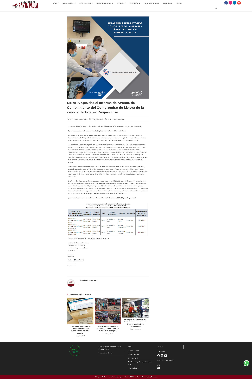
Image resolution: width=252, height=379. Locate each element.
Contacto (179, 3)
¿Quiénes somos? (68, 3)
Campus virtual (167, 3)
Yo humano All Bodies (105, 353)
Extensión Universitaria (103, 3)
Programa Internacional (151, 3)
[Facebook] (226, 3)
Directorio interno (133, 368)
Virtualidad (120, 3)
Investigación (134, 3)
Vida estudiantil (132, 358)
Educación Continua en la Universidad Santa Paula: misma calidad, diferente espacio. (80, 329)
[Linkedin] (234, 3)
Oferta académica (85, 3)
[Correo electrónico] (165, 355)
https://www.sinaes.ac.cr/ (100, 238)
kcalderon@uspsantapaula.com (78, 248)
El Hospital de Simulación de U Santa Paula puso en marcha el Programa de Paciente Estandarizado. (135, 323)
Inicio (55, 3)
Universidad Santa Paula (78, 119)
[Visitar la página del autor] (71, 283)
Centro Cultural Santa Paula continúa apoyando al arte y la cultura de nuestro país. (108, 328)
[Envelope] (239, 3)
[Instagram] (230, 3)
